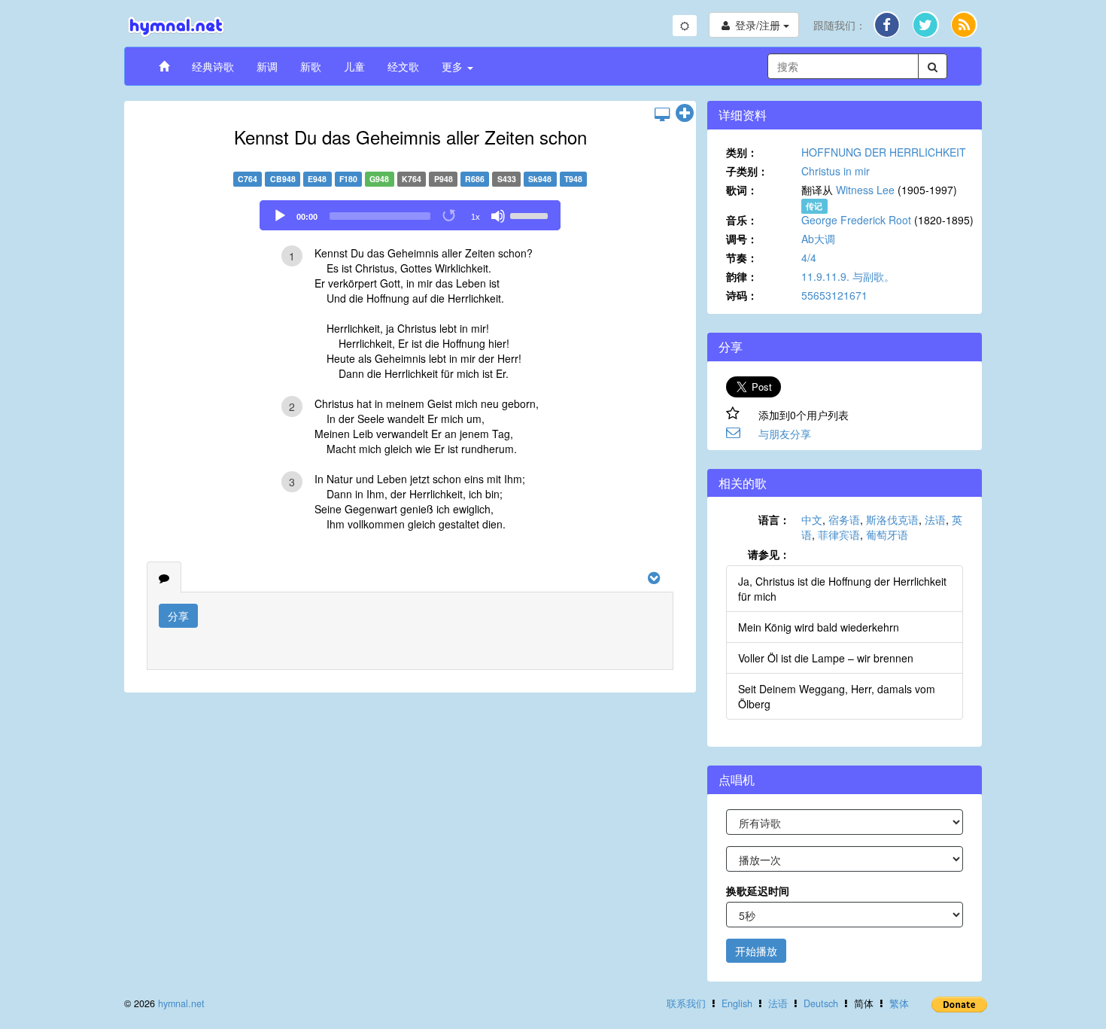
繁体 (899, 1003)
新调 (267, 66)
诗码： (742, 295)
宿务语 (844, 519)
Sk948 (539, 178)
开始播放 (756, 950)
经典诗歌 (213, 66)
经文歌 (403, 66)
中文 (811, 519)
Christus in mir (835, 170)
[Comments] (164, 577)
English (737, 1003)
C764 (247, 178)
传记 (814, 206)
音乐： (742, 219)
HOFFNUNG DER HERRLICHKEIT (883, 152)
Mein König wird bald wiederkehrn (818, 627)
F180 (348, 178)
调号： (742, 238)
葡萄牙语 (887, 534)
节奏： (742, 257)
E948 (317, 178)
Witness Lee (865, 189)
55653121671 (834, 295)
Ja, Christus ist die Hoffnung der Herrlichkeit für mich (842, 589)
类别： (742, 152)
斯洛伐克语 (892, 519)
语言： (774, 519)
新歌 (310, 66)
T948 (573, 178)
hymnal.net (181, 1003)
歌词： (742, 189)
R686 (475, 178)
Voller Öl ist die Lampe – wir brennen (825, 657)
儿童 (354, 66)
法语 (935, 519)
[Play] (279, 216)
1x (475, 216)
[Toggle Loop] (449, 216)
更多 (454, 66)
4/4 (808, 257)
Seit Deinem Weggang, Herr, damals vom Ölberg (836, 696)
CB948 (283, 178)
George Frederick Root (856, 219)
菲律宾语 (839, 534)
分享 (178, 615)
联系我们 (686, 1003)
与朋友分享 (784, 433)
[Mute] (498, 216)
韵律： (742, 276)
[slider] (531, 214)
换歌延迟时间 (757, 890)
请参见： (769, 554)
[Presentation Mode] (662, 113)
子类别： (747, 170)
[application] (410, 215)
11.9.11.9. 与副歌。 (848, 276)
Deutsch (821, 1003)
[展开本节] (685, 113)
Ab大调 (818, 238)
